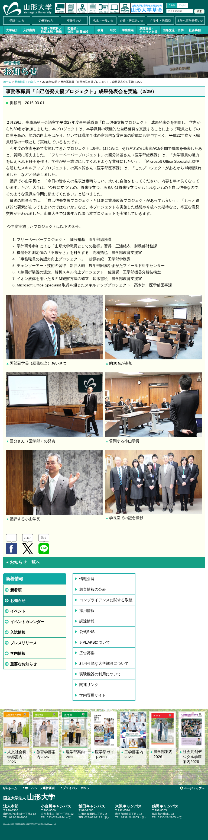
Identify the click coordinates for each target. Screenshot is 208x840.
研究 (113, 30)
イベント (17, 611)
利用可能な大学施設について (104, 663)
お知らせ (17, 600)
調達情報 (87, 621)
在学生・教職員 (160, 20)
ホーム (7, 81)
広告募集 (87, 653)
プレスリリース (23, 643)
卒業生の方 (74, 20)
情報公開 (87, 579)
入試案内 (29, 30)
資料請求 (71, 8)
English (182, 5)
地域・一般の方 (103, 20)
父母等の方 (45, 20)
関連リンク (88, 684)
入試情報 (17, 632)
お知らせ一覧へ (23, 562)
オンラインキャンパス (114, 8)
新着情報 (60, 8)
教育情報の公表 (92, 589)
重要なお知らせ (23, 664)
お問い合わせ (103, 8)
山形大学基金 (147, 8)
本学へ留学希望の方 (190, 20)
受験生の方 (16, 20)
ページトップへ (194, 788)
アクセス (81, 8)
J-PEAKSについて (94, 642)
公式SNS (87, 632)
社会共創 (195, 30)
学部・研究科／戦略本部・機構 (51, 30)
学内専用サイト (92, 695)
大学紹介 (12, 30)
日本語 (171, 5)
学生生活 (128, 30)
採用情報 (87, 610)
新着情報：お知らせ (27, 81)
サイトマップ (125, 8)
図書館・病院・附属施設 (77, 30)
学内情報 (17, 653)
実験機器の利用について (100, 674)
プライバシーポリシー (78, 788)
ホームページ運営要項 (40, 788)
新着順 (16, 590)
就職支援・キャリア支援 (148, 30)
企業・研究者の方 (132, 20)
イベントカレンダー (92, 8)
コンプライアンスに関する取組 (105, 600)
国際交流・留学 (173, 30)
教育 (100, 30)
